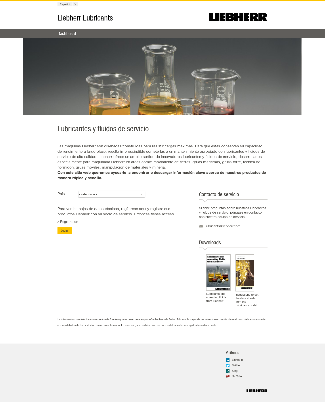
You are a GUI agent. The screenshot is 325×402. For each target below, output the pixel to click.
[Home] (257, 390)
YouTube (237, 376)
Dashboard (66, 33)
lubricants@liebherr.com (223, 226)
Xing (234, 370)
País (61, 193)
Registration (69, 222)
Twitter (236, 365)
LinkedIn (237, 359)
